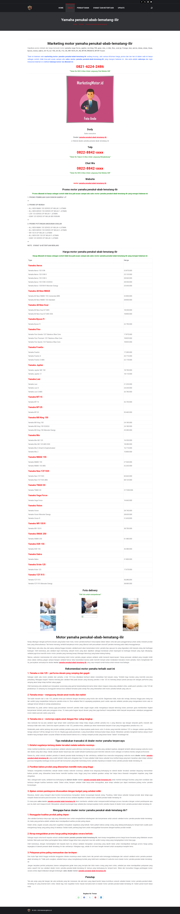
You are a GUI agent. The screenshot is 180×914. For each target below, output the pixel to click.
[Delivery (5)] (89, 623)
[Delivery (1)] (48, 606)
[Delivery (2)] (89, 606)
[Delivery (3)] (130, 606)
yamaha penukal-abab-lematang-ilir (103, 43)
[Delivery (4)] (48, 623)
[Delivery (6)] (130, 623)
